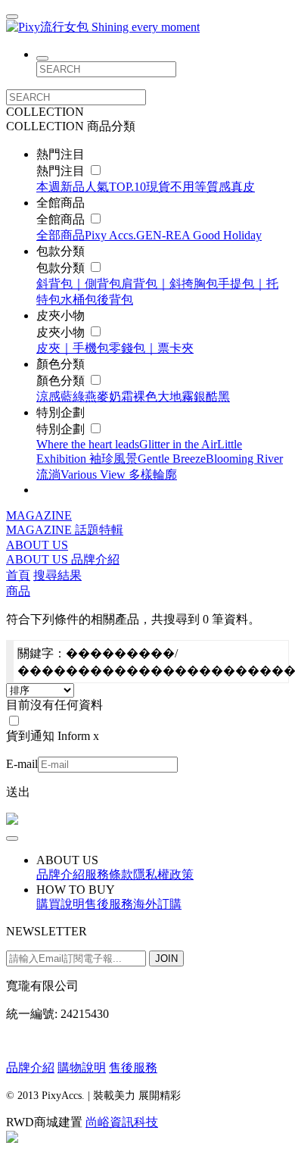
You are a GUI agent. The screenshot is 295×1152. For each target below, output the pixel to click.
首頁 (18, 575)
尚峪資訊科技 (121, 1122)
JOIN (166, 958)
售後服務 (133, 1067)
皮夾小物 (62, 332)
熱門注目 (62, 170)
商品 (18, 591)
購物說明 (81, 1067)
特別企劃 (62, 429)
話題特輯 (99, 529)
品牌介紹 (95, 559)
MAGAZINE (39, 515)
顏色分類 (62, 380)
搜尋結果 (57, 575)
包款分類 (62, 267)
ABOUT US (37, 545)
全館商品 (62, 219)
